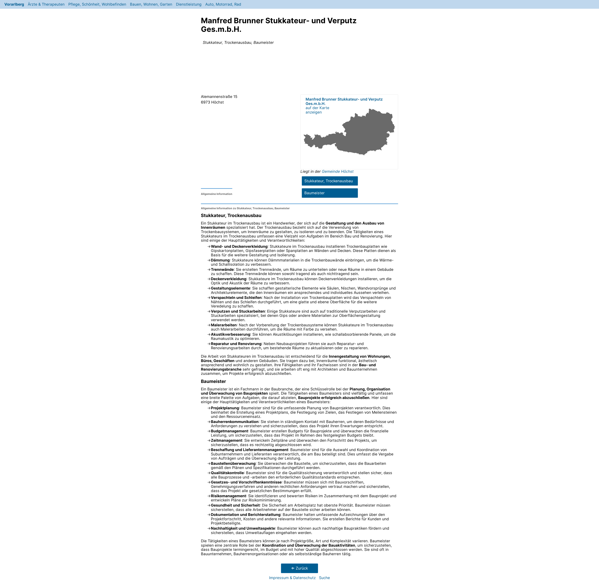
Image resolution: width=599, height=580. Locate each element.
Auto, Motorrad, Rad (223, 4)
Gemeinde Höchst (338, 171)
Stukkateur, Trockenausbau (328, 181)
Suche (324, 577)
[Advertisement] (299, 70)
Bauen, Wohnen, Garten (151, 4)
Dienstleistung (189, 4)
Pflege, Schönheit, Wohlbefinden (97, 4)
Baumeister (314, 193)
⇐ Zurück (299, 568)
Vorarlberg (14, 4)
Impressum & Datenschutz (292, 577)
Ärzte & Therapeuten (46, 4)
